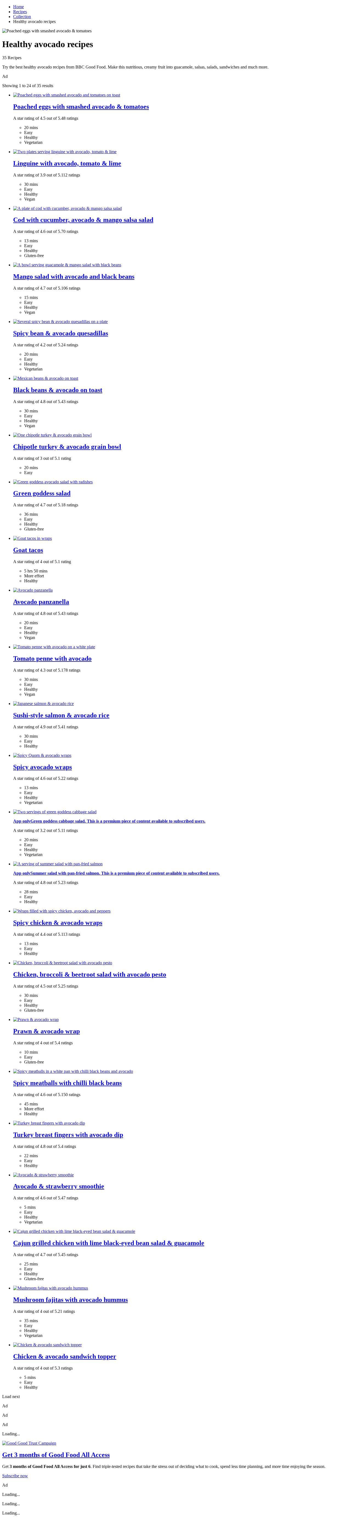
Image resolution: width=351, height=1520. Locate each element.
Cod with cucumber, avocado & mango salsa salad (83, 219)
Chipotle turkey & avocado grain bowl (67, 446)
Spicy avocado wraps (42, 767)
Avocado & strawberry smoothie (58, 1186)
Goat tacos (28, 550)
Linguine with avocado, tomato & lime (67, 163)
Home (18, 6)
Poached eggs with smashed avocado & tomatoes (81, 106)
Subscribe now (15, 1475)
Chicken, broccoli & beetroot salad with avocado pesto (89, 974)
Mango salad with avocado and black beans (73, 276)
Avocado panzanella (41, 601)
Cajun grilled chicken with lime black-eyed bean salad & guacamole (108, 1243)
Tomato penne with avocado (52, 658)
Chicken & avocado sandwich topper (64, 1356)
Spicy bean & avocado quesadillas (60, 333)
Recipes (20, 11)
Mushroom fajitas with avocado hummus (70, 1299)
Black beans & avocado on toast (57, 389)
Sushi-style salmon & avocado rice (61, 715)
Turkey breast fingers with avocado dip (68, 1134)
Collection (22, 16)
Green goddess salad (41, 493)
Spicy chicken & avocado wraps (57, 922)
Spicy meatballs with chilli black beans (67, 1082)
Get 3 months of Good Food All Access (56, 1454)
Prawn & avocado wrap (46, 1031)
